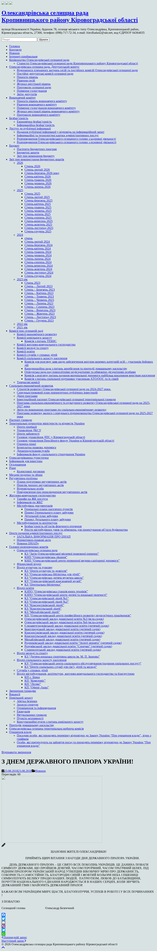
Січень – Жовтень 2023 (40, 313)
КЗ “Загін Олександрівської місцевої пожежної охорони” (62, 553)
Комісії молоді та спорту (33, 348)
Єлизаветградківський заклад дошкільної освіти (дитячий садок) (67, 625)
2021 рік (22, 327)
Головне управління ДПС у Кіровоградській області (51, 437)
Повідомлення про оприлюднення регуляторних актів (52, 492)
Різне (12, 468)
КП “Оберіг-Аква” (37, 687)
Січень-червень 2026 (38, 183)
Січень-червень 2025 (38, 210)
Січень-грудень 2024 (38, 276)
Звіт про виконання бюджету (36, 156)
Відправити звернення (16, 752)
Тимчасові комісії (28, 382)
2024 (20, 234)
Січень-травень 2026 (38, 180)
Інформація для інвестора (25, 461)
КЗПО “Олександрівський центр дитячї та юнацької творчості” (66, 594)
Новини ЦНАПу (28, 543)
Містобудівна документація (34, 505)
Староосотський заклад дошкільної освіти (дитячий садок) (63, 649)
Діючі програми (27, 396)
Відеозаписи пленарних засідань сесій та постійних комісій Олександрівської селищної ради (77, 70)
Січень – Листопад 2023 (40, 317)
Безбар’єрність (18, 118)
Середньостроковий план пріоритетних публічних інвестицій (57, 392)
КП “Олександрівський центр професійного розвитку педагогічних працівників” (78, 615)
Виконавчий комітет (22, 97)
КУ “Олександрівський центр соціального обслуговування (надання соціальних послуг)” (83, 663)
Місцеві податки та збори (26, 474)
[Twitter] (78, 919)
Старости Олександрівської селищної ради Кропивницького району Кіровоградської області (77, 63)
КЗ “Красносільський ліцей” (43, 608)
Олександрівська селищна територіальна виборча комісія (46, 728)
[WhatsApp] (78, 934)
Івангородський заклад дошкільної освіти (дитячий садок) (62, 629)
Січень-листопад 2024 (39, 272)
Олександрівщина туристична (29, 457)
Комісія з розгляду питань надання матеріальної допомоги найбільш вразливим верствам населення (90, 375)
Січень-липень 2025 (38, 214)
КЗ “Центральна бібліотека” (43, 584)
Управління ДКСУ (29, 430)
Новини (14, 53)
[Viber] (78, 926)
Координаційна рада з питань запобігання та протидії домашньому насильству (76, 368)
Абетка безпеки (27, 701)
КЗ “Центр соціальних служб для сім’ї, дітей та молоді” (61, 666)
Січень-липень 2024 (38, 258)
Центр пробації (27, 426)
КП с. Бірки (32, 677)
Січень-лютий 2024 (37, 241)
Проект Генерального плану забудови (49, 512)
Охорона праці (26, 444)
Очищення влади (20, 732)
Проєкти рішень (27, 77)
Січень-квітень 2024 (38, 248)
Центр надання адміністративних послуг (36, 533)
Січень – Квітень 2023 (39, 293)
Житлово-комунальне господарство (32, 495)
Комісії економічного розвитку (37, 334)
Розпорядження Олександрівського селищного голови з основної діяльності (66, 142)
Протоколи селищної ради (34, 87)
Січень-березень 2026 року (42, 173)
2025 (20, 190)
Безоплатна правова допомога (36, 447)
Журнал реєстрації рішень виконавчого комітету (48, 111)
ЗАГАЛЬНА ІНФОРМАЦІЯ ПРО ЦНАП (44, 536)
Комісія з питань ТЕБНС (41, 341)
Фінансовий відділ (29, 564)
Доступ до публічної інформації (30, 128)
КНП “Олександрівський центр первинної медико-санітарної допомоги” (72, 560)
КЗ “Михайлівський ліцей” (42, 612)
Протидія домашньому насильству (31, 725)
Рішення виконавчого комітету (37, 104)
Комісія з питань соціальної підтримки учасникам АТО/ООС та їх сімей (72, 378)
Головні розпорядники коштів (28, 546)
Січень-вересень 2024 (39, 265)
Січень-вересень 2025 (39, 221)
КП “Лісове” (33, 684)
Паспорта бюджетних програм (37, 149)
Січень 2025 (32, 193)
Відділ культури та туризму (34, 567)
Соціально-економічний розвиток (31, 385)
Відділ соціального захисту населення (41, 660)
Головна (14, 46)
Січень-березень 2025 (38, 200)
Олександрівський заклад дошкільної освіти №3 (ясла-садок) (64, 618)
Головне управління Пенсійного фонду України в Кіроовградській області (65, 440)
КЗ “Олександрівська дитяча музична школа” (54, 577)
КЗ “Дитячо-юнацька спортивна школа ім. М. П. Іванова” (62, 656)
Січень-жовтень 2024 (38, 269)
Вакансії (14, 694)
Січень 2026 (32, 166)
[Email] (78, 922)
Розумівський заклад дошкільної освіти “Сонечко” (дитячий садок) (68, 646)
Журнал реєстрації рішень (34, 84)
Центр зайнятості (28, 433)
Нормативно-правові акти (34, 540)
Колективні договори (31, 471)
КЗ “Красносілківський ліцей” (44, 605)
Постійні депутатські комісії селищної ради (45, 73)
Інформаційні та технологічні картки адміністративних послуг (58, 135)
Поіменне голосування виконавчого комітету (46, 108)
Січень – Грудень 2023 (39, 320)
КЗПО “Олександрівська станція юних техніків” (56, 591)
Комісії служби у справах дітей (37, 354)
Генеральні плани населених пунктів (49, 509)
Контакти (15, 49)
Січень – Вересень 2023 (40, 310)
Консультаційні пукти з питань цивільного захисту (50, 721)
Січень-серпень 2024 (38, 262)
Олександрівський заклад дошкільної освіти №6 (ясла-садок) (64, 622)
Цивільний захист (21, 697)
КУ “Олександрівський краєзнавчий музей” (53, 581)
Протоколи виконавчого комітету (38, 114)
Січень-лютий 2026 (37, 169)
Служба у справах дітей (32, 670)
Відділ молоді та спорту (32, 653)
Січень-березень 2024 (38, 245)
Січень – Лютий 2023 (38, 286)
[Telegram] (78, 930)
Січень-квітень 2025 (38, 204)
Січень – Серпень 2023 (39, 306)
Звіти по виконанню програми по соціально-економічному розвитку (61, 409)
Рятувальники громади (32, 714)
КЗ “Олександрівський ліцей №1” (47, 598)
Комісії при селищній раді (26, 330)
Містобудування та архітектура (37, 522)
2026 (20, 162)
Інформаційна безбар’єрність (36, 125)
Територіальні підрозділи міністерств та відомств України (47, 423)
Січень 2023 (32, 282)
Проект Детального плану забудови (48, 519)
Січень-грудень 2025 (38, 231)
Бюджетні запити (28, 152)
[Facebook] (78, 915)
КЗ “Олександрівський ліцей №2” (47, 601)
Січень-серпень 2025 (38, 217)
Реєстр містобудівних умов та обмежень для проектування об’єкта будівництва (76, 529)
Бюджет (14, 145)
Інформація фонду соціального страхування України (51, 454)
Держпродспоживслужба (33, 450)
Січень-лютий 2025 (37, 197)
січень (29, 238)
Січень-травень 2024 (38, 252)
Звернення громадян (22, 690)
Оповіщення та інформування (36, 708)
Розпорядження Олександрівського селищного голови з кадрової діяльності (66, 138)
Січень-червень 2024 (38, 255)
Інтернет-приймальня (23, 56)
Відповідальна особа (30, 488)
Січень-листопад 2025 (39, 228)
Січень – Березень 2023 (40, 289)
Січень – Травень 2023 (39, 296)
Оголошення (17, 464)
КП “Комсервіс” (35, 680)
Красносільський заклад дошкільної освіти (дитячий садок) (63, 636)
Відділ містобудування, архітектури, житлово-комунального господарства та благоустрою (75, 673)
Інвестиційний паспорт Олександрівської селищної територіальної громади (66, 399)
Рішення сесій (26, 80)
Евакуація (23, 711)
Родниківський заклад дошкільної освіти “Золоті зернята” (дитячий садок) (73, 642)
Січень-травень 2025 (38, 207)
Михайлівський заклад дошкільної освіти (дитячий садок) (62, 639)
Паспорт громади (20, 420)
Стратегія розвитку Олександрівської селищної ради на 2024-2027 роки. (64, 389)
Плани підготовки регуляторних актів (42, 481)
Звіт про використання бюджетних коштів (36, 159)
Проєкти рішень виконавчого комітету (42, 101)
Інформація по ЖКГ (30, 502)
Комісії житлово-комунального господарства (46, 344)
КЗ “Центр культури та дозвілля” (46, 570)
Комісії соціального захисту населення (42, 358)
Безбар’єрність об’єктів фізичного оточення (53, 526)
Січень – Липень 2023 (39, 303)
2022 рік (22, 324)
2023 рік (22, 279)
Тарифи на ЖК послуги (32, 498)
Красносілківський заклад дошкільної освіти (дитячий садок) (64, 632)
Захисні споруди (27, 704)
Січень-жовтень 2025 (38, 224)
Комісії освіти (26, 351)
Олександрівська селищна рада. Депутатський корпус (44, 66)
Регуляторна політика (23, 478)
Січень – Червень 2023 (39, 300)
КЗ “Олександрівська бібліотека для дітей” (52, 574)
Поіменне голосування (32, 90)
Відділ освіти (25, 588)
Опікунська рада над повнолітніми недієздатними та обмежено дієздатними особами (80, 372)
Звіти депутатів (27, 94)
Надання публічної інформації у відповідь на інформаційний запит (60, 132)
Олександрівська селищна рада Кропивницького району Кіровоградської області (70, 16)
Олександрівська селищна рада (37, 550)
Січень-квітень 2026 (38, 176)
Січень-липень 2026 (38, 186)
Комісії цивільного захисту (34, 337)
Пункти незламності (30, 718)
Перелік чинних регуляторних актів (40, 485)
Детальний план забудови (41, 516)
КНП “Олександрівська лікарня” (46, 557)
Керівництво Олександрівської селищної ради (39, 60)
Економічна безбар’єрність (34, 121)
